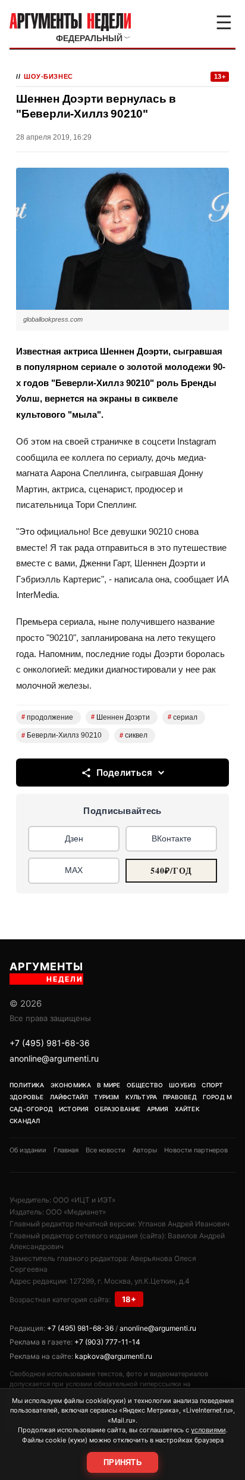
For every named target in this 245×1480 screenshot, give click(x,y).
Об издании (28, 1150)
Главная (66, 1150)
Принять (122, 1462)
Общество (145, 1085)
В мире (108, 1085)
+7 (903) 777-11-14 (107, 1341)
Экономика (71, 1085)
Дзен (74, 838)
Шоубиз (182, 1085)
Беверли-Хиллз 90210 (61, 735)
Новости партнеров (196, 1150)
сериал (182, 717)
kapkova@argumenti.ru (113, 1356)
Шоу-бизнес (48, 76)
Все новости (105, 1150)
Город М (217, 1096)
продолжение (47, 717)
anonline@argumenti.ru (54, 1058)
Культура (141, 1096)
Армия (158, 1108)
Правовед (180, 1096)
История (74, 1108)
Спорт (212, 1085)
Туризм (106, 1096)
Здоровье (27, 1096)
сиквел (133, 735)
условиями (208, 1430)
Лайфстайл (69, 1096)
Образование (117, 1108)
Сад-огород (31, 1108)
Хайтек (187, 1108)
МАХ (74, 870)
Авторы (145, 1150)
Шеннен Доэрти (120, 717)
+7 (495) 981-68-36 (50, 1043)
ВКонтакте (171, 838)
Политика (27, 1085)
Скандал (25, 1120)
